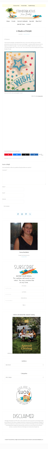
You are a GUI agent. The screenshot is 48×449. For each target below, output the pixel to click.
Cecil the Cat (13, 158)
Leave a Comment (27, 34)
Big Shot (9, 158)
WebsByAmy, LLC (40, 439)
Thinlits (22, 158)
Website (4, 199)
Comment (4, 170)
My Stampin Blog (40, 96)
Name (4, 186)
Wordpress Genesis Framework (26, 439)
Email (3, 192)
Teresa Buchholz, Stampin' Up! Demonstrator (24, 13)
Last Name (24, 291)
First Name (24, 285)
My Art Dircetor (18, 158)
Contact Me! (24, 256)
